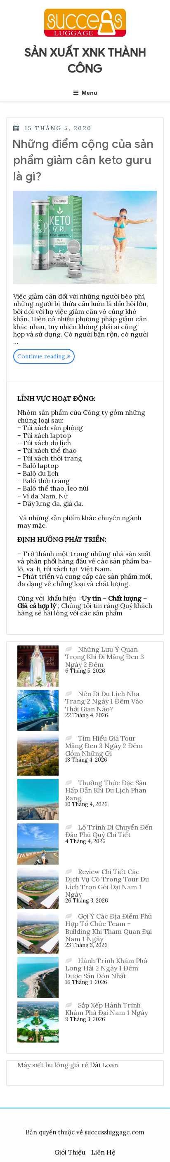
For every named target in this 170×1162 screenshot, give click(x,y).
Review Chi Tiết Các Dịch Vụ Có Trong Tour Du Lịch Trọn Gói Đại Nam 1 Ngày (107, 882)
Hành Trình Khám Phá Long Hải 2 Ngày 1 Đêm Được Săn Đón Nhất (106, 968)
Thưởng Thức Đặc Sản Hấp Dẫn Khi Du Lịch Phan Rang (105, 790)
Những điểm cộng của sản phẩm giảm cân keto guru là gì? (82, 160)
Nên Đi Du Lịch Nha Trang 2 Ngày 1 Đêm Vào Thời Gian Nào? (104, 701)
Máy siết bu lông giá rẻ (52, 1065)
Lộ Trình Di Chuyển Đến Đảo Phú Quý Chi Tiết (109, 831)
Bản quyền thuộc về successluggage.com (85, 1132)
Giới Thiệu (69, 1152)
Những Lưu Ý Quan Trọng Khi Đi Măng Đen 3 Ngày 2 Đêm (104, 657)
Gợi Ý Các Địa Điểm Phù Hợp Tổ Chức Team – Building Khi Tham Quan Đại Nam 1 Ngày (108, 927)
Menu (89, 92)
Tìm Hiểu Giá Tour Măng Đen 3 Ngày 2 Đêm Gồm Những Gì (104, 746)
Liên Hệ (103, 1152)
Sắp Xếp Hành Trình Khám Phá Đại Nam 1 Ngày (106, 1009)
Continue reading (46, 357)
